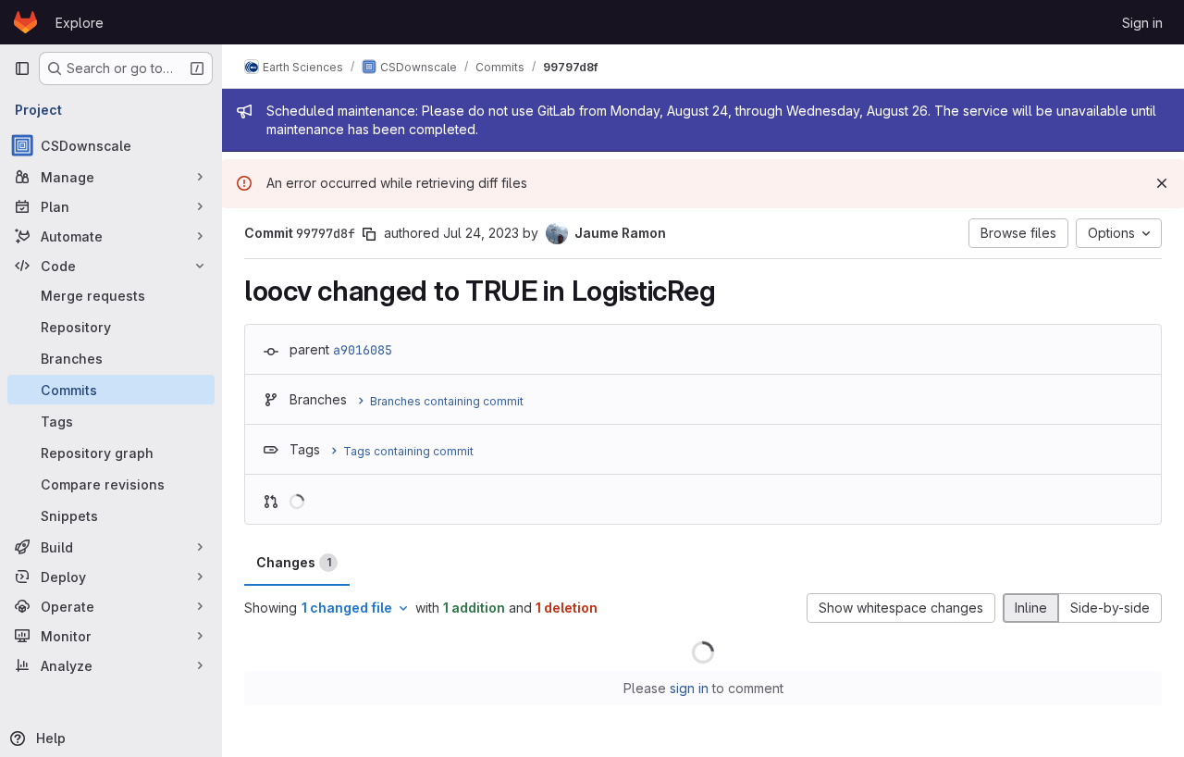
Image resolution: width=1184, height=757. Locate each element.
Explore (80, 23)
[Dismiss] (1162, 183)
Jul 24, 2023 (481, 233)
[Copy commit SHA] (369, 234)
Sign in (1142, 23)
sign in (689, 688)
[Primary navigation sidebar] (22, 68)
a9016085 (362, 349)
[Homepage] (25, 22)
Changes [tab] (293, 562)
